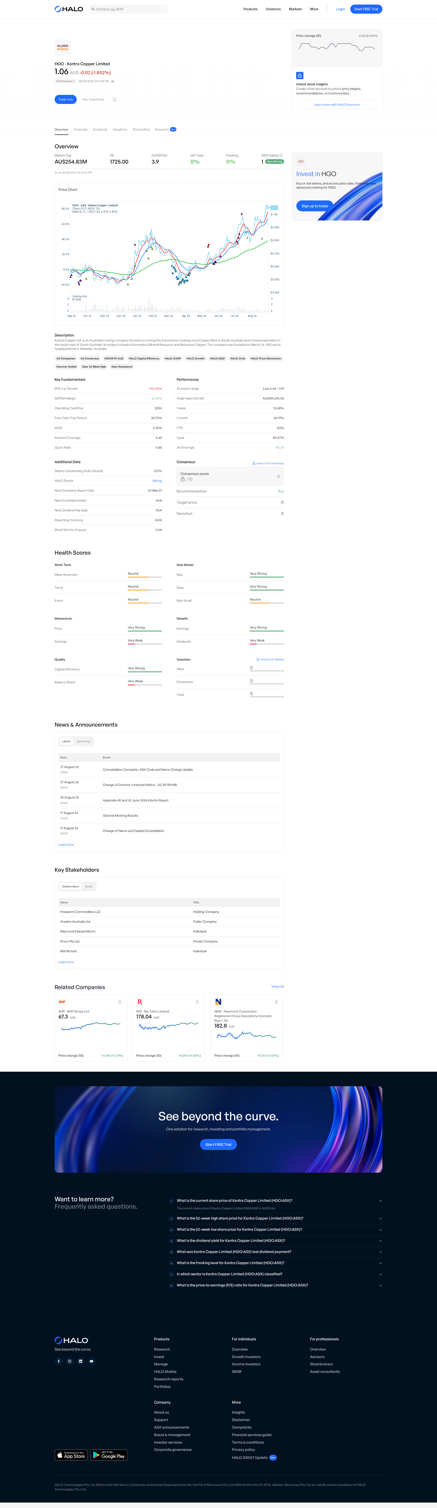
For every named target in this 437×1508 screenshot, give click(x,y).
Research (162, 1349)
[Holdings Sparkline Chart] (337, 52)
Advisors (317, 1356)
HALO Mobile (165, 1371)
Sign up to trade (315, 206)
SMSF (237, 1371)
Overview (240, 1349)
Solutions (273, 9)
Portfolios (162, 1386)
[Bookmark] (114, 99)
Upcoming (83, 741)
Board (88, 886)
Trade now (65, 99)
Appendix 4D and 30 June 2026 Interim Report (135, 800)
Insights (238, 1412)
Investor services (168, 1442)
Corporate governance (173, 1449)
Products (251, 9)
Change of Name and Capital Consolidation (133, 831)
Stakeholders (70, 886)
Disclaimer (241, 1419)
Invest (159, 1356)
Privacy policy (243, 1449)
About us (161, 1412)
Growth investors (246, 1356)
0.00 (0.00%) (368, 35)
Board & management (172, 1434)
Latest (66, 741)
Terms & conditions (248, 1442)
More (314, 9)
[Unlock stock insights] (299, 75)
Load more (66, 844)
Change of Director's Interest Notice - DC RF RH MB (140, 785)
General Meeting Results (120, 815)
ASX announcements (171, 1427)
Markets (295, 9)
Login (340, 9)
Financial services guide (252, 1434)
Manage (161, 1364)
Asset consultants (325, 1371)
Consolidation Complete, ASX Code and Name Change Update (148, 769)
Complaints (242, 1427)
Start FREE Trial (366, 9)
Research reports (168, 1379)
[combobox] (66, 81)
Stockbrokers (321, 1364)
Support (161, 1419)
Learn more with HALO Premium (337, 104)
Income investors (246, 1364)
